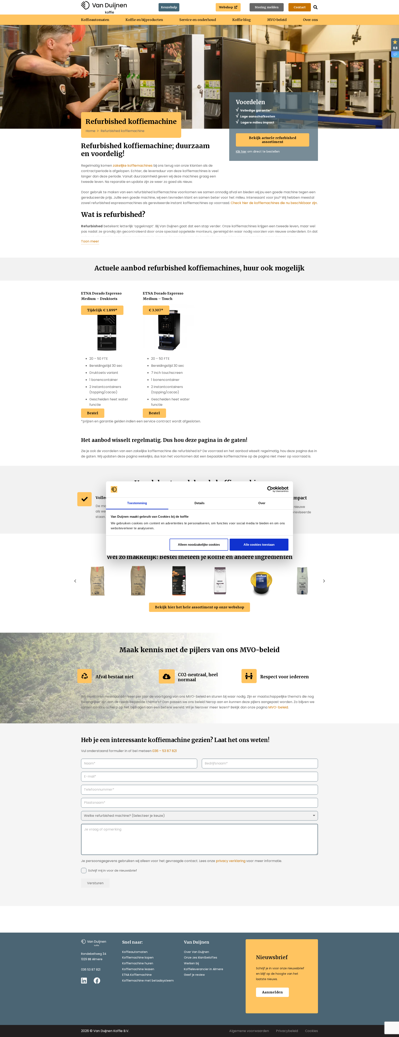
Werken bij (191, 963)
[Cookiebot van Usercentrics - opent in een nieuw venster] (270, 489)
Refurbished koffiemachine (122, 130)
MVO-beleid (278, 707)
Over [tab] (261, 503)
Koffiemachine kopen (138, 957)
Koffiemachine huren (137, 963)
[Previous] (75, 581)
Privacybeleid (287, 1030)
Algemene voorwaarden (249, 1030)
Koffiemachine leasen (138, 969)
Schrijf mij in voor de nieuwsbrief (112, 870)
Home (90, 130)
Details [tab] (200, 503)
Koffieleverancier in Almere (203, 969)
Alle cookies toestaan (259, 544)
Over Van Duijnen (196, 952)
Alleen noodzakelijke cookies (199, 544)
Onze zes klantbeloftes (200, 957)
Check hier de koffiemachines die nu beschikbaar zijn (274, 203)
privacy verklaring (231, 860)
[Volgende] (324, 581)
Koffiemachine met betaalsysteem (148, 980)
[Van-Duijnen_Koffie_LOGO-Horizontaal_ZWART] (104, 7)
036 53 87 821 (90, 969)
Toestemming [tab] (137, 503)
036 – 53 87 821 (164, 750)
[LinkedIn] (84, 980)
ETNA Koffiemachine (137, 975)
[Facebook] (97, 980)
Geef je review (194, 975)
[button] (315, 7)
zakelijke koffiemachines (133, 165)
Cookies (311, 1030)
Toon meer (90, 241)
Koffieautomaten (135, 952)
